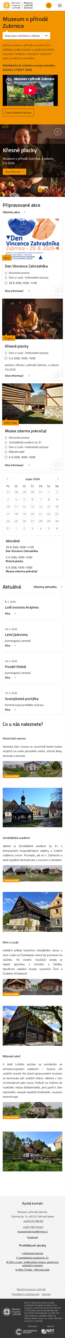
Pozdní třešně (15, 666)
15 (48, 507)
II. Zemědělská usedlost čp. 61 (32, 1258)
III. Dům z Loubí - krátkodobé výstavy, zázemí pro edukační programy (32, 1263)
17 (8, 514)
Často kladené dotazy (18, 112)
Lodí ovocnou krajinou (22, 607)
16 (56, 507)
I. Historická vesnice (32, 1253)
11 (16, 507)
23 (56, 514)
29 (24, 492)
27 (8, 492)
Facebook (32, 1237)
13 (32, 507)
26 (24, 521)
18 (16, 514)
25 (16, 521)
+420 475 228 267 (33, 1221)
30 (32, 492)
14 (40, 507)
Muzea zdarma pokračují (25, 430)
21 (40, 514)
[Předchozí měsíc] (7, 479)
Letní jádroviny (16, 634)
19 (24, 514)
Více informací (12, 172)
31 (40, 492)
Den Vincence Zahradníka (26, 266)
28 (16, 492)
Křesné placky (17, 346)
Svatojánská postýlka (22, 698)
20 (32, 514)
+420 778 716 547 (33, 1227)
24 (8, 521)
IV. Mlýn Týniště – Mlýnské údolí (32, 1270)
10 (8, 507)
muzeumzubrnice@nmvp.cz (33, 1231)
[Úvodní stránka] (17, 5)
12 (24, 507)
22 (48, 514)
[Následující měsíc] (58, 479)
